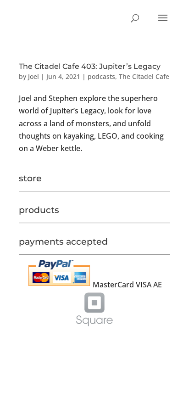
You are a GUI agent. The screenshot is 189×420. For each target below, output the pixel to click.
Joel (33, 76)
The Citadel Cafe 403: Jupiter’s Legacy (90, 66)
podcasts (101, 76)
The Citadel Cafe (144, 76)
